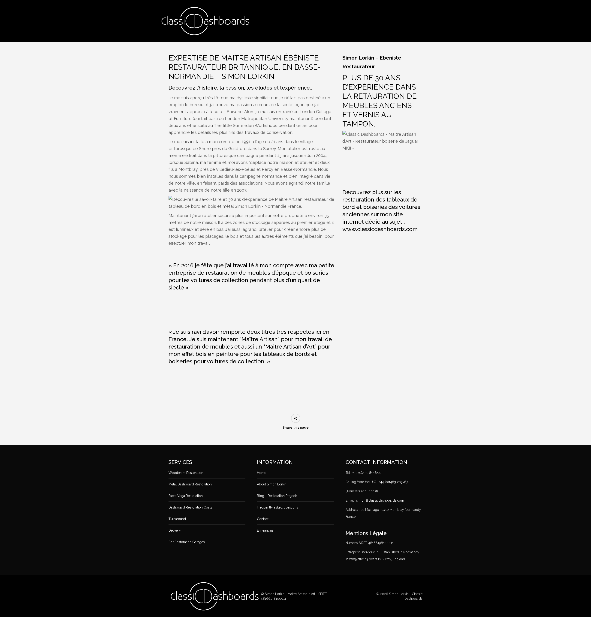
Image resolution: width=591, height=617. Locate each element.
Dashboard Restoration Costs (190, 507)
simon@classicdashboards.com (380, 500)
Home (261, 473)
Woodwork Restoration (186, 473)
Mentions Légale (366, 533)
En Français (265, 530)
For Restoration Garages (187, 542)
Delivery (175, 530)
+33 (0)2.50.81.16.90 (367, 473)
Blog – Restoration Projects (277, 496)
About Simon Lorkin (271, 484)
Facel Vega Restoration (186, 496)
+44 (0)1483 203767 (393, 482)
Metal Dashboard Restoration (190, 484)
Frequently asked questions (277, 507)
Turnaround (177, 519)
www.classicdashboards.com (380, 229)
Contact (262, 519)
